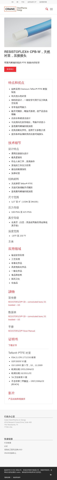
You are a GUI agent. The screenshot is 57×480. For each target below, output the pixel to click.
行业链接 (7, 443)
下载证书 (12, 345)
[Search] (45, 9)
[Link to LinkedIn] (51, 475)
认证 (6, 446)
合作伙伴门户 (32, 2)
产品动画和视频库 (16, 399)
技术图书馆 (43, 2)
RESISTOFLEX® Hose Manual (21, 330)
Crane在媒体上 (10, 453)
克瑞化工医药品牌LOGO (13, 449)
